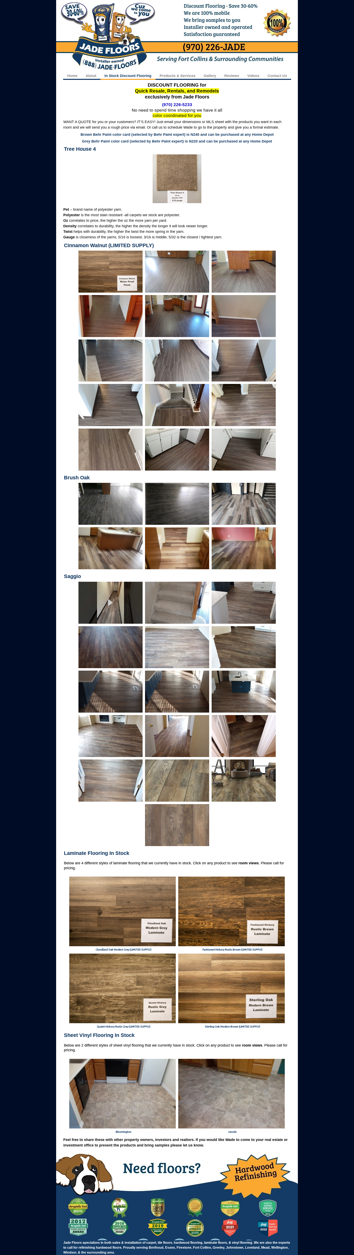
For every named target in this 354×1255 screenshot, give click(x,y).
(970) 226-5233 (177, 104)
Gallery (210, 76)
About (91, 76)
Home (72, 76)
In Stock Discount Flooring (127, 76)
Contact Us (277, 76)
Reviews (231, 76)
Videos (253, 76)
